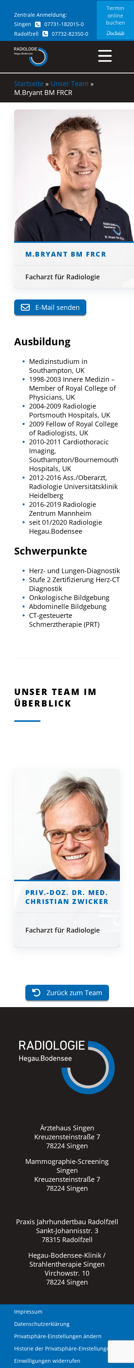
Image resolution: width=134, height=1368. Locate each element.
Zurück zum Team (74, 992)
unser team (70, 83)
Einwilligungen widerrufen (47, 1361)
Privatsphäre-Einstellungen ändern (58, 1336)
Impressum (28, 1311)
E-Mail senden (57, 307)
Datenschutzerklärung (42, 1324)
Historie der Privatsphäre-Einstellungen (63, 1348)
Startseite (29, 83)
